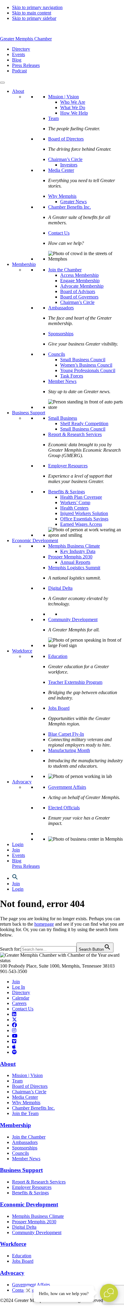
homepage (44, 924)
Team (53, 118)
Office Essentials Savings (84, 518)
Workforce (22, 650)
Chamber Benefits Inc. (69, 207)
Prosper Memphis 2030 (70, 556)
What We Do (72, 107)
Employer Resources (68, 465)
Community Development (73, 619)
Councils (56, 354)
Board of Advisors (77, 291)
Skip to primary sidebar (34, 18)
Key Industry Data (77, 551)
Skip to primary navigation (37, 7)
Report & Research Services (75, 434)
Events (18, 855)
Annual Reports (75, 562)
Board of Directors (66, 138)
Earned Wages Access (81, 524)
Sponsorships (60, 333)
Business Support (28, 412)
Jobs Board (59, 708)
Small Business (62, 418)
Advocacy (22, 781)
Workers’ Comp (75, 502)
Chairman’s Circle (65, 159)
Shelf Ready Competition (84, 423)
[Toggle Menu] (2, 83)
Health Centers (74, 507)
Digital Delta (60, 588)
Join (16, 849)
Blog (16, 860)
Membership (24, 264)
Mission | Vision (63, 96)
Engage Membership (80, 280)
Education (57, 656)
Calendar (20, 997)
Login (17, 844)
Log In (18, 987)
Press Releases (26, 866)
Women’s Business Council (86, 365)
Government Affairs (67, 787)
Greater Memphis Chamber (26, 38)
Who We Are (72, 102)
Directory (21, 992)
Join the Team (25, 1113)
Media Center (61, 170)
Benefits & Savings (66, 491)
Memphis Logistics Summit (74, 567)
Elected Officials (64, 807)
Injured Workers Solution (84, 513)
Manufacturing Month (69, 750)
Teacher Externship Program (75, 682)
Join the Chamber (65, 269)
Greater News (73, 201)
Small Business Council (82, 359)
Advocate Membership (82, 286)
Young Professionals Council (87, 370)
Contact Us (59, 232)
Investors (68, 164)
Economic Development (35, 540)
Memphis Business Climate (74, 545)
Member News (62, 381)
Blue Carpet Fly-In (66, 734)
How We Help (74, 112)
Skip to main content (31, 12)
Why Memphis (62, 196)
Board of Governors (79, 296)
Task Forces (71, 375)
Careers (19, 1003)
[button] (15, 878)
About (18, 91)
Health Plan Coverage (81, 497)
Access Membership (79, 275)
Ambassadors (61, 307)
